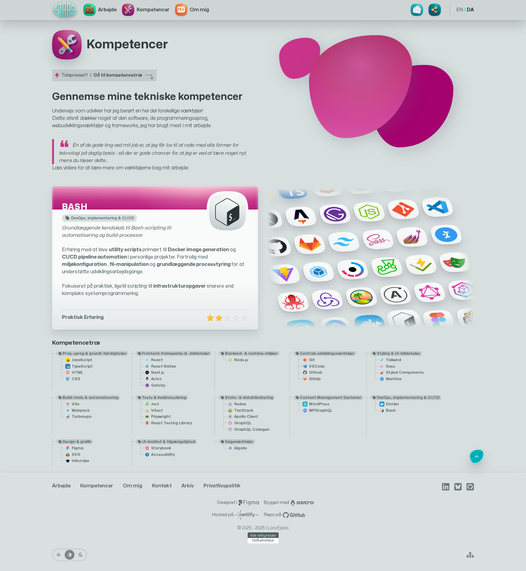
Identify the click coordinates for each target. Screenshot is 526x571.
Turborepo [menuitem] (82, 416)
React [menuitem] (157, 360)
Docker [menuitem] (392, 404)
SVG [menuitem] (76, 454)
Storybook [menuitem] (161, 448)
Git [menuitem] (312, 360)
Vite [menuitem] (75, 404)
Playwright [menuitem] (161, 416)
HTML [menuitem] (77, 372)
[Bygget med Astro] (302, 503)
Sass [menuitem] (390, 366)
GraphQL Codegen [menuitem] (251, 429)
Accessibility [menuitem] (163, 454)
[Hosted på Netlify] (247, 515)
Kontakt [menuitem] (162, 485)
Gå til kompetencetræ (117, 75)
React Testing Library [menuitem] (171, 423)
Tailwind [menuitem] (393, 360)
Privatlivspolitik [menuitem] (222, 485)
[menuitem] (65, 9)
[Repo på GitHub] (294, 515)
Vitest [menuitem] (157, 410)
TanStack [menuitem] (243, 410)
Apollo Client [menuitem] (246, 416)
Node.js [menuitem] (241, 360)
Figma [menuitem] (77, 448)
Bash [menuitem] (391, 410)
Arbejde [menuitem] (61, 485)
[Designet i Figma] (248, 502)
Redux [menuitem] (240, 404)
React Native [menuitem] (163, 366)
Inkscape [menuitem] (80, 461)
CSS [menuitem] (76, 379)
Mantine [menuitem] (394, 379)
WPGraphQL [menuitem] (320, 410)
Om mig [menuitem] (132, 485)
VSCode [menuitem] (317, 366)
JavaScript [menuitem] (82, 360)
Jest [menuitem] (155, 404)
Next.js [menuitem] (157, 372)
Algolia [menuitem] (240, 448)
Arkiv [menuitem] (187, 485)
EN (459, 9)
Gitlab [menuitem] (315, 379)
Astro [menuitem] (156, 379)
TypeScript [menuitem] (82, 366)
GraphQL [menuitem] (242, 423)
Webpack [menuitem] (81, 410)
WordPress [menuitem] (319, 404)
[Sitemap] (470, 554)
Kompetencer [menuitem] (96, 485)
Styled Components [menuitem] (405, 372)
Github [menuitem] (315, 372)
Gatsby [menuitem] (158, 385)
